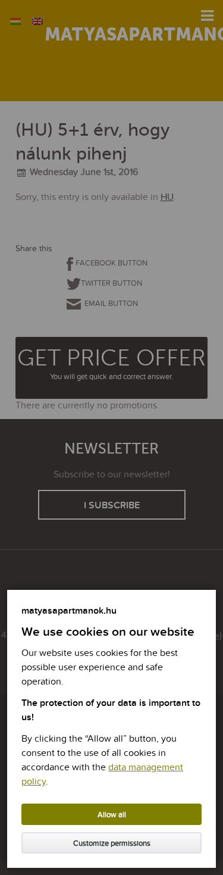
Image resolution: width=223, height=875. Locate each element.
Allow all (112, 815)
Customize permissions (111, 844)
